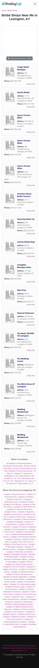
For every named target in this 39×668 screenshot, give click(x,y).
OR (12, 481)
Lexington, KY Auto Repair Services (15, 544)
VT (32, 483)
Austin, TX (31, 481)
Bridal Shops (12, 10)
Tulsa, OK (6, 481)
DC (35, 471)
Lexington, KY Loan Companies (14, 612)
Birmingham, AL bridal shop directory (19, 463)
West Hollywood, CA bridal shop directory (18, 471)
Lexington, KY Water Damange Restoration (19, 604)
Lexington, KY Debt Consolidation (25, 519)
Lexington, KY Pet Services (26, 614)
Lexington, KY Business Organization (15, 577)
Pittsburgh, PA (19, 481)
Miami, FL (10, 473)
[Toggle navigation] (35, 4)
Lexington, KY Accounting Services (16, 529)
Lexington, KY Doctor (25, 562)
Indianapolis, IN (9, 476)
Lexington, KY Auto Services (13, 514)
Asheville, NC (8, 478)
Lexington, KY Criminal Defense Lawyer (23, 584)
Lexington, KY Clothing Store (26, 549)
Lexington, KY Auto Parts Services (22, 542)
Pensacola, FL (27, 473)
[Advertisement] (19, 41)
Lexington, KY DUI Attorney (12, 504)
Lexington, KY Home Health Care (25, 507)
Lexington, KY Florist (26, 557)
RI (26, 481)
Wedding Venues (28, 645)
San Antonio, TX (11, 483)
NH (19, 478)
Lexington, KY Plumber (25, 497)
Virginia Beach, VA (24, 483)
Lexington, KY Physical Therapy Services (19, 574)
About (14, 650)
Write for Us (22, 650)
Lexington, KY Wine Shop (16, 517)
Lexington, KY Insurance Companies (24, 527)
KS (17, 476)
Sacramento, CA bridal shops (12, 466)
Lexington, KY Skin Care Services (14, 567)
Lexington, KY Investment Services (22, 572)
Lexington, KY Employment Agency (15, 559)
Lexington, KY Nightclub (26, 512)
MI (33, 476)
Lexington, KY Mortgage (15, 522)
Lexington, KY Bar (10, 512)
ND (15, 478)
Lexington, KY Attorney (14, 499)
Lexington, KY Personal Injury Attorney (23, 537)
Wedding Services (8, 648)
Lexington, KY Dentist (26, 502)
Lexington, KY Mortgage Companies (15, 554)
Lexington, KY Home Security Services (19, 509)
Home (4, 10)
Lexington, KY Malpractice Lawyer (14, 617)
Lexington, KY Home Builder (23, 602)
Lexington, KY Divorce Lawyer (15, 587)
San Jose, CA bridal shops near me (24, 468)
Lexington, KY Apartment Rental (14, 494)
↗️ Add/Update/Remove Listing (19, 58)
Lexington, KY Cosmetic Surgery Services (19, 564)
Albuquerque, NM (28, 478)
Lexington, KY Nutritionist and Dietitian (19, 552)
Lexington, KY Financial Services (23, 609)
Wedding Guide (15, 645)
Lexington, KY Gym (18, 597)
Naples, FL (18, 473)
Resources (32, 648)
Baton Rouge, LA (25, 476)
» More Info (30, 84)
